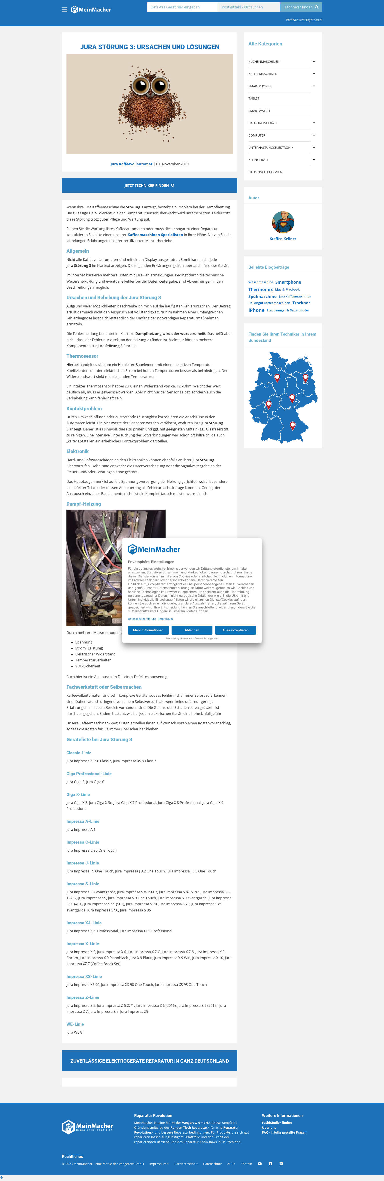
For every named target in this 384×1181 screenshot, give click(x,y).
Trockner (301, 302)
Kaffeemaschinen (263, 74)
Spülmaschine (262, 296)
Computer (256, 135)
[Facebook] (273, 1163)
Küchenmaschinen (264, 61)
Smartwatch (259, 111)
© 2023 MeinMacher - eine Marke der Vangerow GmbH (103, 1164)
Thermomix (260, 289)
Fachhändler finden (277, 1122)
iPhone (256, 310)
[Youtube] (263, 1163)
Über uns (269, 1127)
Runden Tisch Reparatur (188, 1127)
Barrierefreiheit (186, 1164)
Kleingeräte (258, 160)
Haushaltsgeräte (263, 123)
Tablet (253, 98)
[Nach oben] (1, 1177)
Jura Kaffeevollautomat (131, 164)
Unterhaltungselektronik (271, 147)
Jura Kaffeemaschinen (295, 296)
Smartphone (288, 282)
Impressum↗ (159, 1164)
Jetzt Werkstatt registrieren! (304, 20)
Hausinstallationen (265, 172)
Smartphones (259, 86)
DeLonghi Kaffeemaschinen (269, 303)
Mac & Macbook (287, 289)
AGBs (231, 1164)
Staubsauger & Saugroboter (288, 310)
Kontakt (246, 1164)
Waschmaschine (260, 282)
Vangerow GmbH (195, 1122)
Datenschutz (212, 1164)
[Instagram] (284, 1163)
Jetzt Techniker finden (147, 185)
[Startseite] (91, 8)
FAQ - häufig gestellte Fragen (284, 1132)
